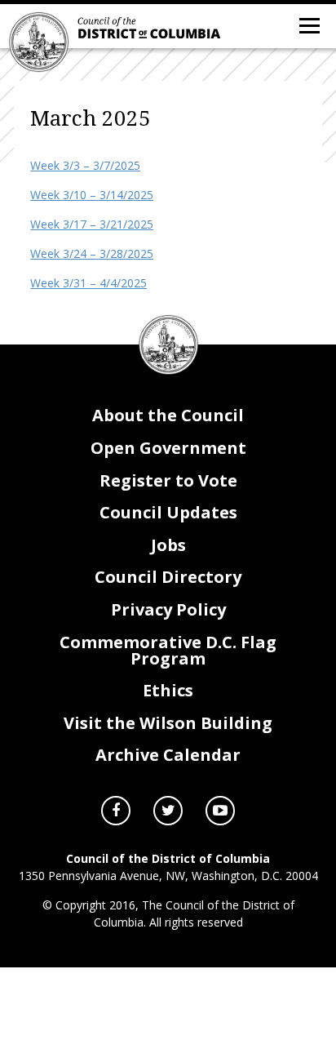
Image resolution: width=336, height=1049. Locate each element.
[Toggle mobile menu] (308, 24)
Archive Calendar (168, 755)
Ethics (168, 690)
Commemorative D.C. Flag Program (168, 650)
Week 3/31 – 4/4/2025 (88, 283)
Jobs (168, 545)
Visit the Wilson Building (168, 723)
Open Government (168, 448)
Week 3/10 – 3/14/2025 (91, 194)
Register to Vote (168, 480)
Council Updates (168, 512)
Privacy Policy (168, 609)
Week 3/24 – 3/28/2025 (91, 253)
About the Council (168, 415)
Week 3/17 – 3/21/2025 (91, 224)
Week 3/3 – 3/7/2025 (85, 165)
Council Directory (168, 577)
